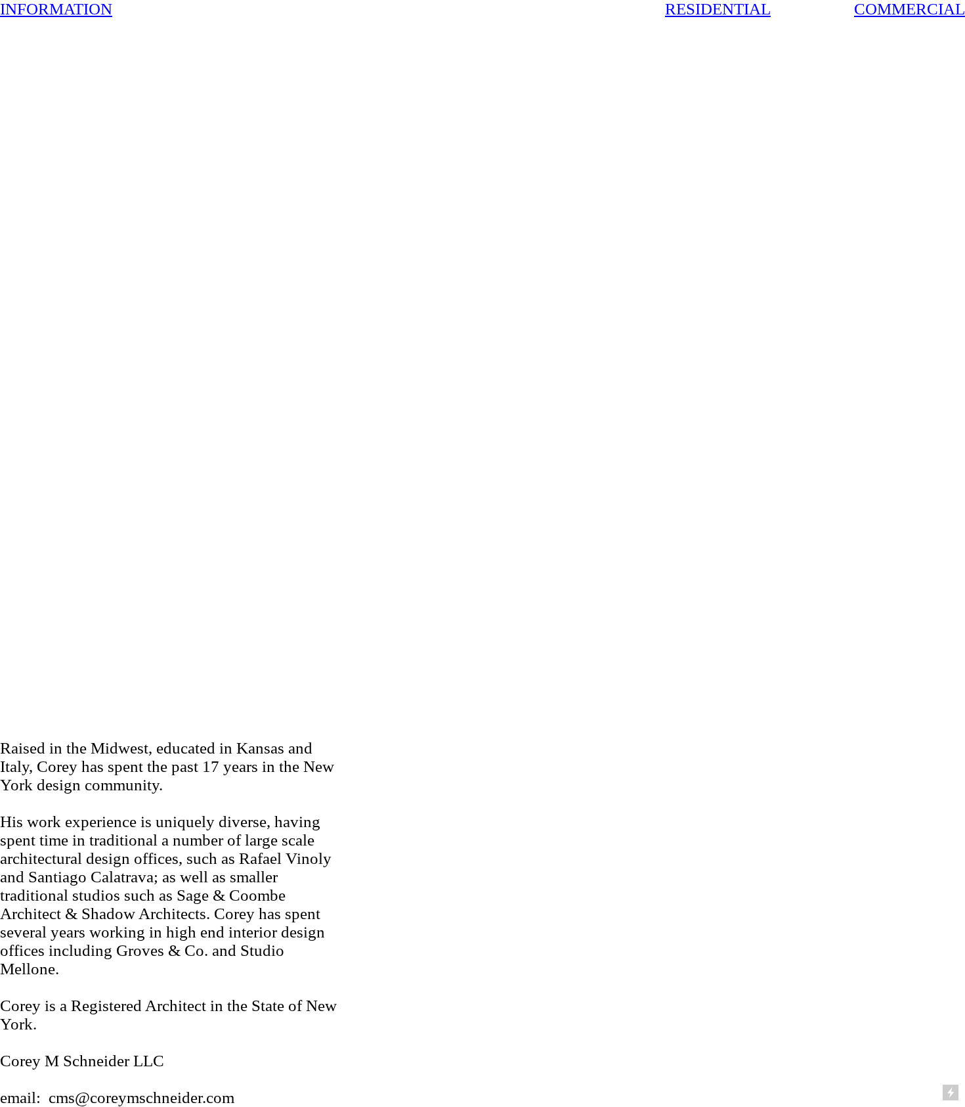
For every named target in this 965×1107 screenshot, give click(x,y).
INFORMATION (56, 9)
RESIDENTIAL (718, 9)
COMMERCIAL (909, 9)
